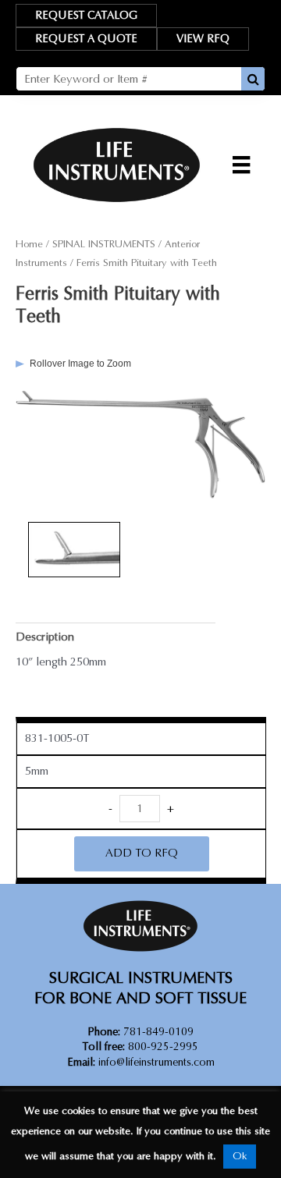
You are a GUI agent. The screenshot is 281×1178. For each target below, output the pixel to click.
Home (29, 244)
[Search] (253, 78)
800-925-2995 (140, 1046)
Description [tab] (45, 637)
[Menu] (241, 164)
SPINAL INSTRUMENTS (103, 244)
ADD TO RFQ (141, 853)
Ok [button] (240, 1156)
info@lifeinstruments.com (156, 1062)
